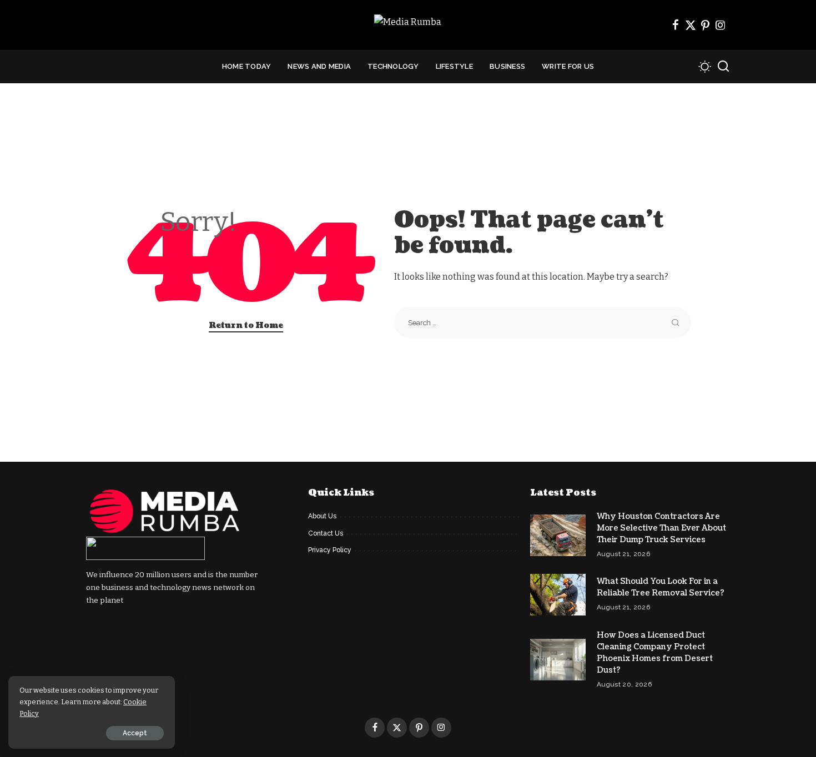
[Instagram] (720, 25)
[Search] (723, 66)
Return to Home (246, 325)
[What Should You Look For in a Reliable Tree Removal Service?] (558, 594)
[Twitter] (690, 25)
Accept (135, 733)
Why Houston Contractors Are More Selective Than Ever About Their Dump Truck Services (661, 528)
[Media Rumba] (407, 25)
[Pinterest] (705, 25)
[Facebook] (675, 25)
